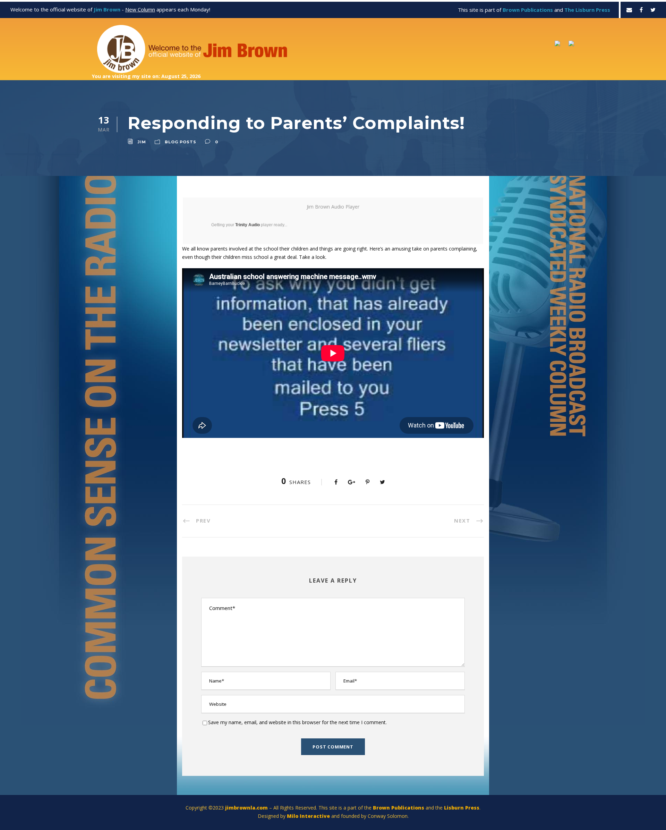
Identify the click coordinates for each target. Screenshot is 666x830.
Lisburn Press (461, 807)
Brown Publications (398, 807)
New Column (140, 9)
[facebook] (641, 10)
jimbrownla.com (246, 807)
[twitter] (653, 10)
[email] (629, 10)
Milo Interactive (309, 816)
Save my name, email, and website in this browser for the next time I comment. (297, 722)
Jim (142, 141)
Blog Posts (180, 141)
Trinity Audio (247, 224)
